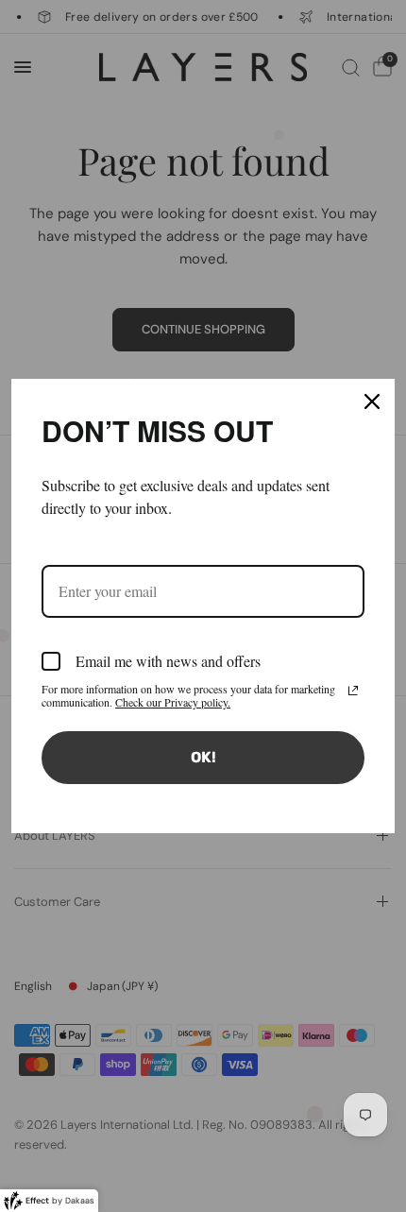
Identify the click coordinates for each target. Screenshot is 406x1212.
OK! (203, 757)
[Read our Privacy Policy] (353, 690)
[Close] (372, 401)
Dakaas (79, 1200)
